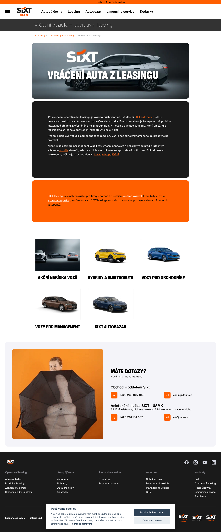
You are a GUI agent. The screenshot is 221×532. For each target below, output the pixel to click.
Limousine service (120, 11)
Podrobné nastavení (81, 523)
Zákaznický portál (15, 487)
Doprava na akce (109, 483)
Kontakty (200, 472)
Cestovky (62, 492)
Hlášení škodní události (18, 492)
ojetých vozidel (132, 196)
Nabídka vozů (154, 479)
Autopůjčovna (51, 11)
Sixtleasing (39, 35)
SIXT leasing (55, 196)
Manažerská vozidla (157, 487)
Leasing (74, 11)
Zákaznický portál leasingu (61, 35)
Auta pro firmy (65, 487)
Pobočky (62, 483)
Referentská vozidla (157, 483)
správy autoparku (58, 200)
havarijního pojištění (106, 154)
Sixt (197, 479)
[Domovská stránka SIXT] (24, 15)
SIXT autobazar (143, 117)
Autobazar (93, 11)
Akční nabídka (13, 479)
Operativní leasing (16, 472)
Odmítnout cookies (152, 520)
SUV (148, 492)
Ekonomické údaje (15, 518)
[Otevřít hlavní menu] (7, 11)
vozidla (63, 150)
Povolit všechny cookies (152, 512)
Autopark (62, 479)
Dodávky (146, 11)
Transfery (104, 479)
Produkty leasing (15, 483)
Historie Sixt (35, 518)
